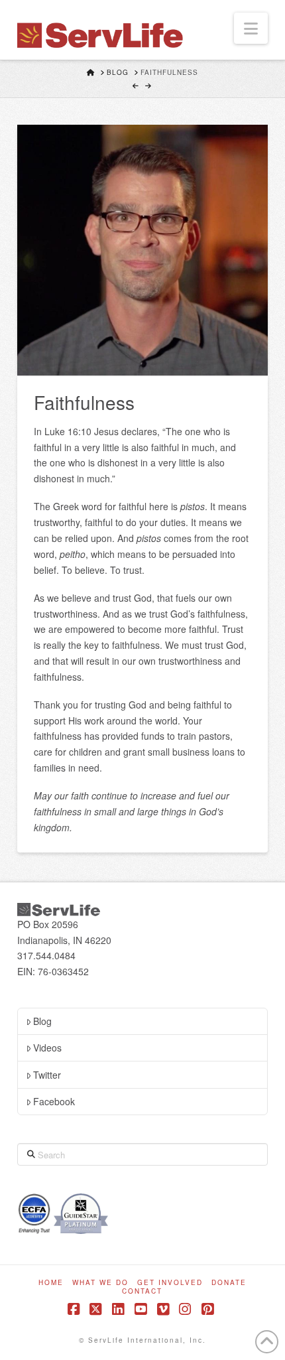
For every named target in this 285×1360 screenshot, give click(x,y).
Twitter (47, 1074)
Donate (229, 1282)
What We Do (100, 1282)
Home (51, 1282)
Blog (42, 1021)
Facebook (54, 1101)
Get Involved (170, 1282)
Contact (142, 1291)
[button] (251, 28)
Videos (47, 1047)
